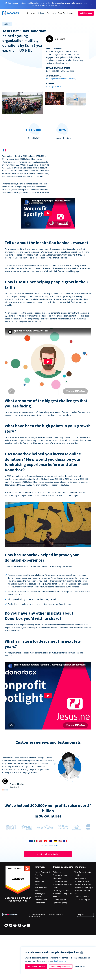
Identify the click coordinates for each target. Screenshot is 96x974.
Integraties (80, 867)
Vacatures (39, 881)
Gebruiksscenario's (63, 867)
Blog (37, 878)
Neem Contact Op (43, 872)
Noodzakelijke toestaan (60, 967)
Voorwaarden (41, 887)
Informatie (40, 867)
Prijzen (41, 13)
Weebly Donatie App (83, 887)
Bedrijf (61, 13)
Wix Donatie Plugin (82, 884)
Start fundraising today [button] (48, 854)
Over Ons (39, 875)
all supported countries (48, 845)
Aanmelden (56, 5)
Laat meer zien (60, 961)
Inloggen (71, 13)
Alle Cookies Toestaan (36, 967)
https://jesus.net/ (53, 86)
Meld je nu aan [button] (85, 13)
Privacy (38, 890)
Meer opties (80, 966)
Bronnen (50, 13)
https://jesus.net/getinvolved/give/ (61, 78)
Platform (31, 13)
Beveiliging (40, 893)
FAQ (37, 884)
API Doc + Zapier (82, 899)
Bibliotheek (40, 903)
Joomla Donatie (81, 896)
